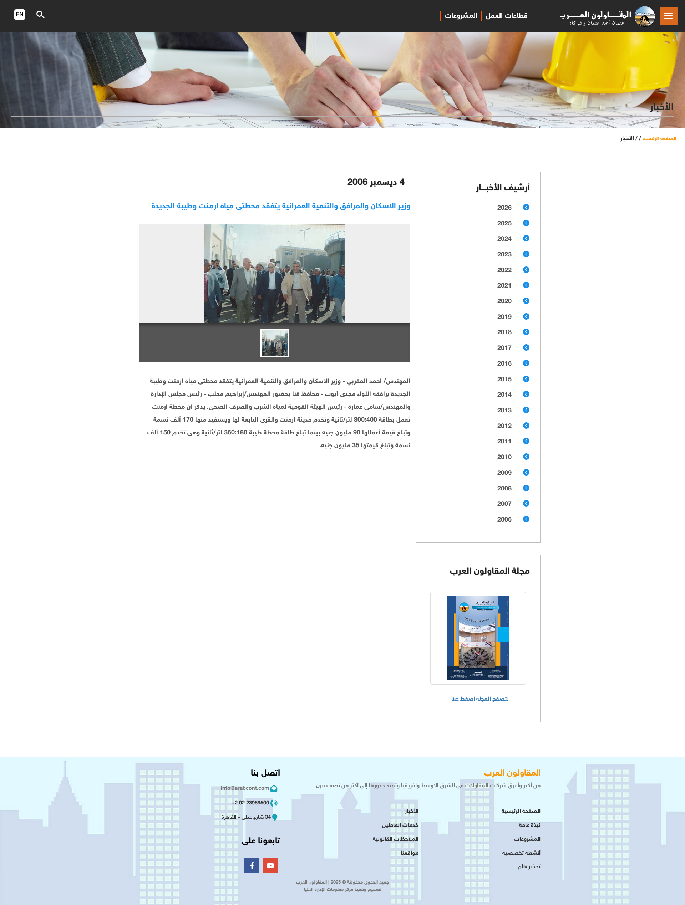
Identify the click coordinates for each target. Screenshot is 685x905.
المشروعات (461, 16)
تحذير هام (529, 867)
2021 (504, 286)
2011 (504, 442)
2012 (504, 427)
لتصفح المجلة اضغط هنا (480, 699)
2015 (504, 380)
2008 (504, 489)
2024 (504, 239)
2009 (504, 473)
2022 (504, 271)
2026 (504, 208)
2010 (504, 458)
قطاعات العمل (507, 16)
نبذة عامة (530, 825)
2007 (504, 504)
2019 (504, 317)
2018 (504, 333)
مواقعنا (409, 853)
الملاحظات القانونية (395, 839)
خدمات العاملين (400, 825)
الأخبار (411, 811)
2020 (504, 302)
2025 (504, 224)
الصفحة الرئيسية (659, 139)
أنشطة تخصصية (521, 853)
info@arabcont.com (245, 788)
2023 (504, 255)
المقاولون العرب (512, 773)
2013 (504, 411)
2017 (504, 348)
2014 (504, 395)
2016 (504, 364)
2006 (504, 520)
